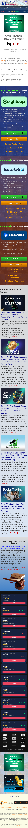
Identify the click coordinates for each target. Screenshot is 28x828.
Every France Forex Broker (14, 152)
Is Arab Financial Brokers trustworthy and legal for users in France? (14, 75)
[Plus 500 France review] (5, 735)
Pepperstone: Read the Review (14, 270)
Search (22, 807)
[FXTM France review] (23, 746)
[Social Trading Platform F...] (13, 502)
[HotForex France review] (5, 742)
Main (8, 7)
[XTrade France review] (14, 739)
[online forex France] (8, 5)
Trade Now (14, 602)
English (13, 7)
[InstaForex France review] (5, 739)
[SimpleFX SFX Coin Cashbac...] (13, 355)
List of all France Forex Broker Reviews (14, 749)
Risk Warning (15, 807)
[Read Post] (14, 337)
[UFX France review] (23, 739)
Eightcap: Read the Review (14, 144)
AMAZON (14, 11)
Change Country (23, 802)
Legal (19, 807)
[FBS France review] (23, 735)
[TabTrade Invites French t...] (13, 310)
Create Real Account (13, 133)
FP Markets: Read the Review (14, 208)
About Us (2, 807)
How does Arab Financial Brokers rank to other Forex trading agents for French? (14, 70)
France (3, 7)
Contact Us (7, 807)
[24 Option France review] (14, 746)
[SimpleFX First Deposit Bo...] (13, 404)
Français (11, 796)
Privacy (10, 807)
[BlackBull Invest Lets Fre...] (13, 451)
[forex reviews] (6, 804)
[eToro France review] (14, 742)
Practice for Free (13, 139)
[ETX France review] (5, 746)
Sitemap (25, 807)
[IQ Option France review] (23, 742)
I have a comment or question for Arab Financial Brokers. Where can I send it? (14, 80)
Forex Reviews (20, 7)
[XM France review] (14, 735)
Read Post (19, 825)
